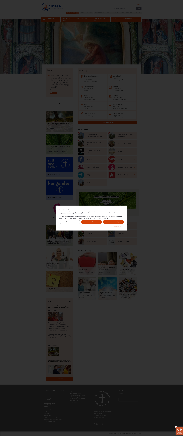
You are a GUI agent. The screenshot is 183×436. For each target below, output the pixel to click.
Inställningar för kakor (70, 222)
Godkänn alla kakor (91, 222)
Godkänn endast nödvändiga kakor (113, 222)
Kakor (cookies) (119, 226)
